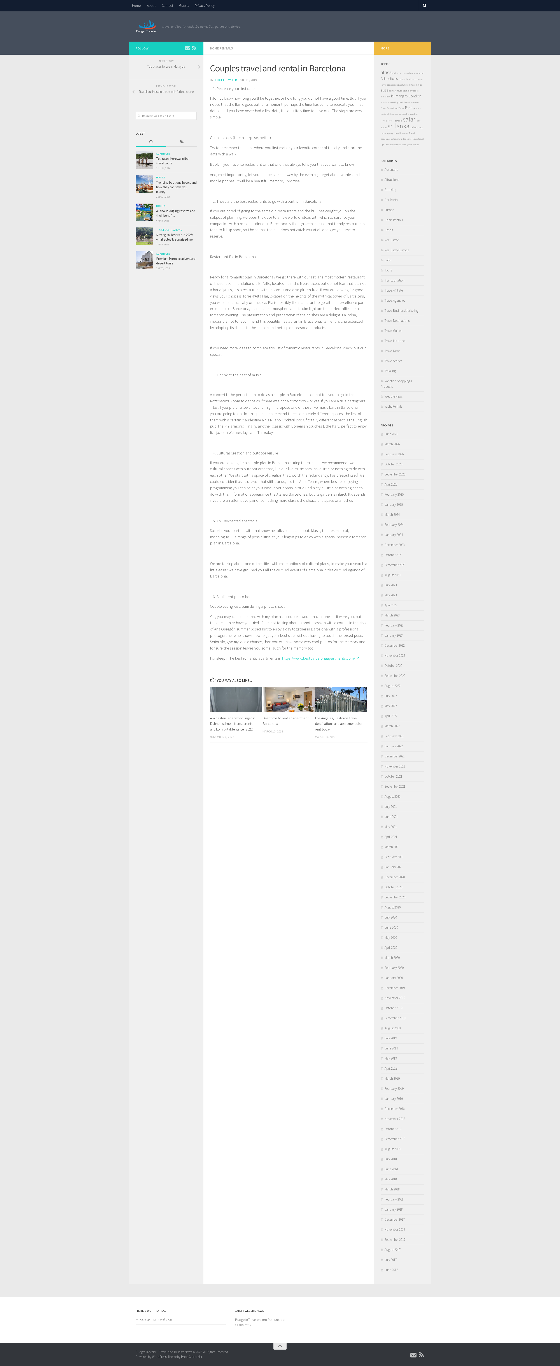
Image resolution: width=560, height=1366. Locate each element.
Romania (398, 120)
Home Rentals (221, 48)
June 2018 (391, 1169)
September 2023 (395, 565)
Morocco (414, 102)
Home (136, 5)
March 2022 (392, 726)
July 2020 (391, 917)
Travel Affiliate (394, 290)
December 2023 (395, 545)
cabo (414, 79)
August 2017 (393, 1250)
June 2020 (391, 927)
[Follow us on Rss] (194, 48)
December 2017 (395, 1219)
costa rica (391, 84)
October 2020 (393, 887)
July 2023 (391, 585)
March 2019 (392, 1078)
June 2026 (391, 434)
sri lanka (398, 126)
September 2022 (395, 676)
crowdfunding (403, 84)
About (151, 5)
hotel (405, 90)
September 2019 (395, 1018)
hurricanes (413, 90)
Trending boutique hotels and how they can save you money (176, 187)
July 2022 (391, 696)
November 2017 (395, 1229)
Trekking (390, 371)
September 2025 (395, 474)
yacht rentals (413, 144)
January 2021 (394, 867)
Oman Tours (386, 108)
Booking (390, 190)
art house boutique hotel (412, 73)
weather (389, 144)
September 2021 (395, 786)
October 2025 (393, 464)
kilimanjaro (399, 96)
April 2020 (391, 947)
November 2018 (395, 1119)
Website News (393, 396)
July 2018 (391, 1159)
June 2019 (391, 1048)
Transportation (394, 280)
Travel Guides (393, 331)
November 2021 (395, 766)
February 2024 (394, 525)
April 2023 (391, 605)
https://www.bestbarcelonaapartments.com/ (318, 658)
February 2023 (394, 625)
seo (418, 120)
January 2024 (394, 535)
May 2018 (391, 1179)
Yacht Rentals (393, 406)
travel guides (399, 138)
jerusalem (385, 96)
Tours (388, 270)
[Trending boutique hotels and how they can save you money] (144, 184)
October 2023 (393, 555)
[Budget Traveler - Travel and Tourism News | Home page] (147, 26)
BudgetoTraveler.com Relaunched (260, 1319)
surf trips (418, 127)
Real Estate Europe (397, 250)
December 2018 (395, 1109)
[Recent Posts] (151, 142)
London (415, 96)
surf (412, 127)
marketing (393, 102)
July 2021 (391, 806)
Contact (167, 5)
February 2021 (394, 857)
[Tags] (181, 142)
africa (386, 72)
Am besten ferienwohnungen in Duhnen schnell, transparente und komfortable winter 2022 (233, 724)
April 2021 (391, 837)
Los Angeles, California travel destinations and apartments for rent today (338, 724)
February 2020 (394, 968)
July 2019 (391, 1038)
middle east (404, 102)
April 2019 (391, 1068)
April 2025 (391, 484)
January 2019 (394, 1099)
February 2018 (394, 1199)
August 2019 (393, 1028)
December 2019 (395, 988)
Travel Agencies (395, 300)
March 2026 (392, 444)
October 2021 (393, 776)
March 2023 (392, 615)
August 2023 (393, 575)
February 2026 (394, 454)
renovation (413, 114)
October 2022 (393, 666)
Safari (388, 260)
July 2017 (391, 1260)
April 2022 (391, 716)
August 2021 (393, 796)
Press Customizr (191, 1357)
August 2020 (393, 907)
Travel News (412, 138)
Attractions (389, 78)
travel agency (387, 133)
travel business (401, 133)
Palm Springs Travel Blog (156, 1319)
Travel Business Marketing (401, 310)
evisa (384, 90)
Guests (184, 5)
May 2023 (391, 595)
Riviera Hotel (387, 120)
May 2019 (391, 1058)
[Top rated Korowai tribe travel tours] (144, 160)
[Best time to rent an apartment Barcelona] (288, 699)
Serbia (384, 127)
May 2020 (391, 937)
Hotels (160, 177)
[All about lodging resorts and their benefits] (144, 212)
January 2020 (394, 978)
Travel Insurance (395, 341)
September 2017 (395, 1239)
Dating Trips (416, 84)
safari (410, 119)
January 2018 (394, 1209)
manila (384, 102)
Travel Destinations (169, 229)
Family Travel (395, 90)
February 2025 (394, 494)
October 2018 (393, 1129)
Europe (389, 210)
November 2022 (395, 655)
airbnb (395, 73)
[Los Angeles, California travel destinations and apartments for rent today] (341, 699)
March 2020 (392, 958)
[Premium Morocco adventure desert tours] (144, 260)
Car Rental (391, 200)
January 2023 (394, 635)
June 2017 (391, 1270)
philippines (392, 114)
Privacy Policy (205, 5)
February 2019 (394, 1088)
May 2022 (391, 706)
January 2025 (394, 504)
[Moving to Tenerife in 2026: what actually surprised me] (144, 236)
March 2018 (392, 1189)
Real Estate (392, 240)
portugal (403, 114)
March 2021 (392, 847)
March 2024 (392, 514)
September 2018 (395, 1139)
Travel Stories (393, 361)
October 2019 (393, 1008)
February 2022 (394, 736)
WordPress (159, 1357)
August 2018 (393, 1149)
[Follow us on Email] (187, 48)
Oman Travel (398, 108)
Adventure (163, 153)
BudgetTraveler (225, 80)
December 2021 (395, 756)
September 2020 (395, 897)
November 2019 (395, 998)
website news (400, 144)
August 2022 (393, 686)
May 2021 (391, 827)
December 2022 (395, 645)
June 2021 (391, 817)
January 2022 (394, 746)
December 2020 (395, 877)
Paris (408, 107)
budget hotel (405, 79)
